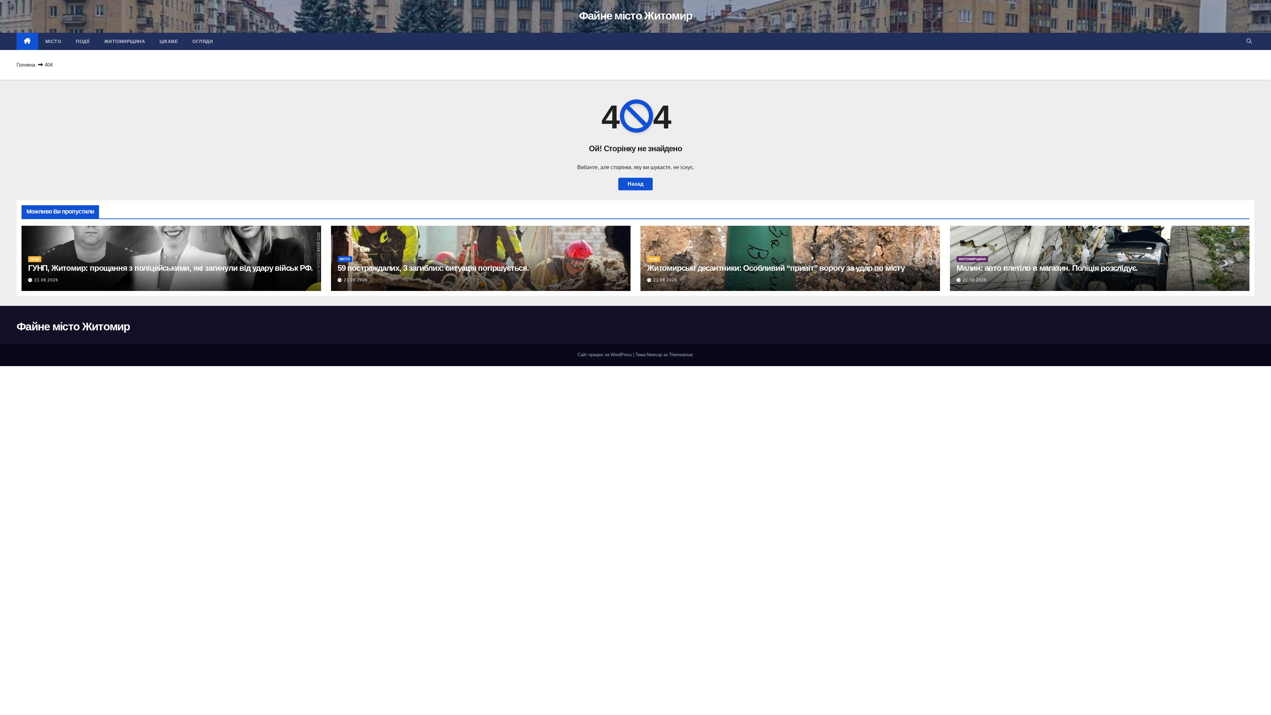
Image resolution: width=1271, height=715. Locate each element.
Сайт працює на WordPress (605, 354)
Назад (635, 184)
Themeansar (680, 354)
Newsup (654, 354)
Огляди (202, 41)
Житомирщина (124, 41)
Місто (53, 41)
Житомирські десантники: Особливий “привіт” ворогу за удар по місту (776, 267)
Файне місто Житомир (635, 15)
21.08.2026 (46, 280)
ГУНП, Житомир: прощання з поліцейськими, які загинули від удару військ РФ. (170, 267)
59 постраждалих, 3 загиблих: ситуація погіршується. (433, 267)
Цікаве (169, 41)
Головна (26, 65)
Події (83, 41)
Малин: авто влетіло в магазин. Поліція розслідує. (1047, 267)
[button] (1249, 41)
